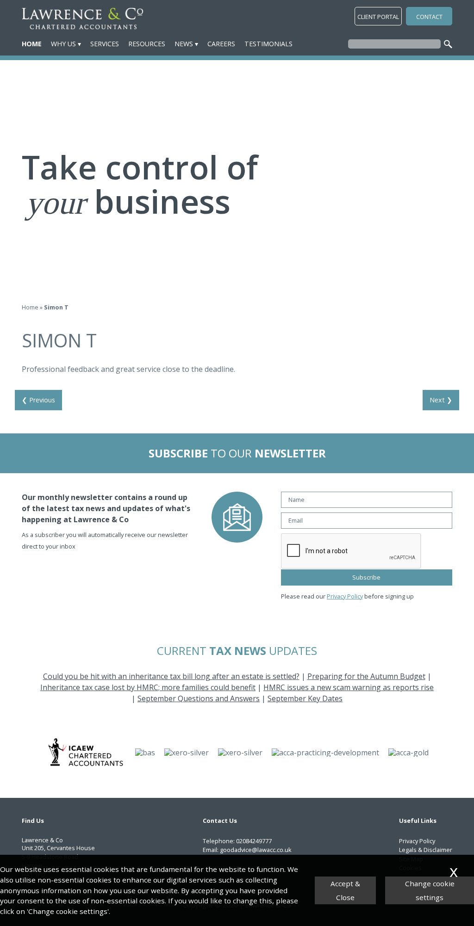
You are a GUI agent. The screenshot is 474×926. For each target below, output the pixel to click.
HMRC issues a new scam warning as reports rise (348, 687)
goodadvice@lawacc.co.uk (256, 850)
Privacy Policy (345, 596)
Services (104, 43)
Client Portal (378, 16)
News (184, 43)
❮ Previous (38, 399)
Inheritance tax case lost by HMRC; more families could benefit (148, 687)
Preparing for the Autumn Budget (366, 676)
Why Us (63, 43)
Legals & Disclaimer (425, 850)
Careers (221, 43)
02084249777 (254, 841)
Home (32, 43)
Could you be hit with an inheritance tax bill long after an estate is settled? (171, 676)
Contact (429, 16)
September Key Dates (305, 698)
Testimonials (268, 43)
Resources (146, 43)
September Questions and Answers (198, 698)
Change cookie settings (430, 890)
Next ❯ (441, 399)
